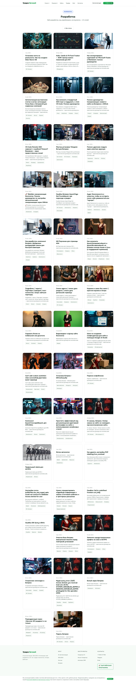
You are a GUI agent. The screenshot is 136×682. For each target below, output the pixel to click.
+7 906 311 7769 (101, 655)
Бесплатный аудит (97, 3)
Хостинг (60, 660)
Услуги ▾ (47, 3)
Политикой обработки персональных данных (38, 679)
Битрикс (60, 663)
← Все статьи (68, 28)
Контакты (80, 3)
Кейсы (61, 3)
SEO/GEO (60, 657)
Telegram (99, 657)
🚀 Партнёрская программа (105, 666)
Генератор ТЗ (81, 655)
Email (98, 660)
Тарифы (68, 3)
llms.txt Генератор (82, 657)
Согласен (110, 678)
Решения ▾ (54, 3)
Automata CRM (82, 660)
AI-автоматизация (63, 655)
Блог (74, 3)
